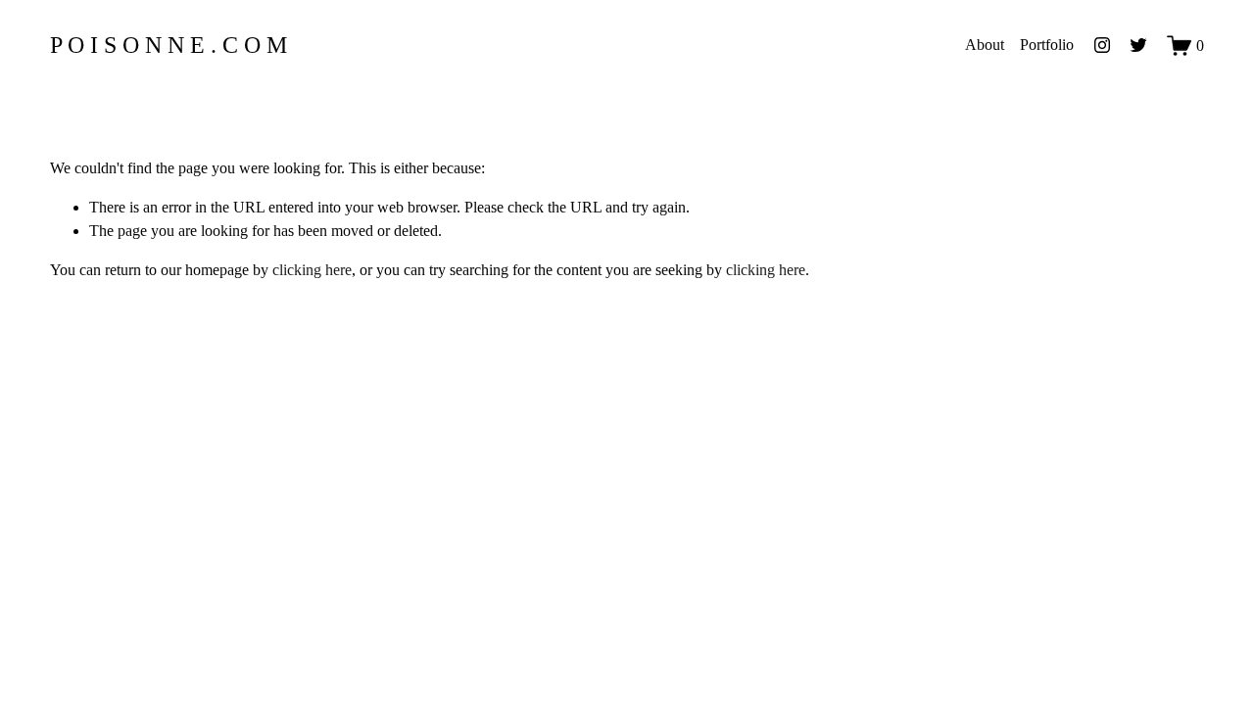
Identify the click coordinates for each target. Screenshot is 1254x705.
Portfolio (1047, 44)
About (984, 44)
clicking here (312, 269)
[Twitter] (1138, 45)
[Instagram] (1102, 45)
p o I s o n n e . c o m (168, 45)
